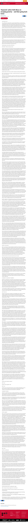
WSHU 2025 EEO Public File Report (12, 515)
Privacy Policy (11, 513)
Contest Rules (17, 515)
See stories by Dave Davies (4, 506)
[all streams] (27, 3)
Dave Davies (4, 15)
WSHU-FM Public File (24, 513)
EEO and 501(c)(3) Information (18, 512)
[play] (1, 3)
